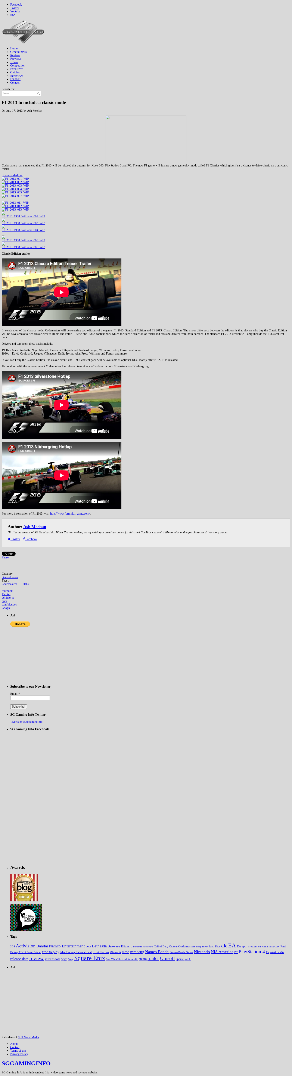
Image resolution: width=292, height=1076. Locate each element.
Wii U (187, 959)
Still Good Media (28, 1037)
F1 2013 (24, 584)
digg (4, 601)
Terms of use (18, 1050)
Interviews (16, 75)
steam (143, 959)
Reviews (15, 55)
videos (14, 62)
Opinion (15, 72)
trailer (153, 958)
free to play (50, 952)
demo (211, 946)
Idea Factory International (76, 952)
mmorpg (137, 952)
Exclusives (16, 69)
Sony (70, 959)
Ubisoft (167, 958)
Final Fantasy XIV (271, 946)
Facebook (16, 4)
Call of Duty (161, 946)
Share (5, 557)
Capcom (173, 946)
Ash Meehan (34, 526)
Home (14, 48)
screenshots (52, 959)
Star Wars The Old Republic (122, 959)
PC (236, 952)
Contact (14, 82)
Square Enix (89, 957)
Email (15, 693)
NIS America (222, 951)
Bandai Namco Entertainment (60, 946)
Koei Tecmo (101, 952)
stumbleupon (9, 604)
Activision (25, 945)
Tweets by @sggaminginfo (26, 721)
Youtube (15, 11)
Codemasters (9, 584)
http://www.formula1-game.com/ (70, 513)
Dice (217, 946)
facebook (7, 590)
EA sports (243, 946)
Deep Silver (202, 946)
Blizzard (126, 946)
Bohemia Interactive (143, 946)
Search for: (8, 89)
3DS (12, 946)
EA (232, 945)
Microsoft (115, 952)
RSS (13, 14)
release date (19, 959)
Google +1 (8, 608)
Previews (15, 58)
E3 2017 (15, 79)
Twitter (14, 8)
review (36, 958)
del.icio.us (8, 597)
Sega (64, 959)
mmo (125, 952)
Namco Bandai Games (181, 952)
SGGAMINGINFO (26, 1063)
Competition (17, 65)
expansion (256, 946)
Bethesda (99, 946)
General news (18, 51)
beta (88, 946)
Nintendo (202, 951)
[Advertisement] (212, 29)
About (14, 1043)
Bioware (114, 946)
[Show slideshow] (12, 175)
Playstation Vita (275, 952)
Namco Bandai (157, 952)
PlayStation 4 (252, 951)
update (180, 959)
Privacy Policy (19, 1054)
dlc (224, 945)
